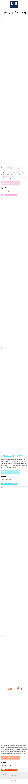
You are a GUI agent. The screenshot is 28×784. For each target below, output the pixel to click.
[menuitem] (12, 780)
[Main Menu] (25, 4)
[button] (10, 183)
